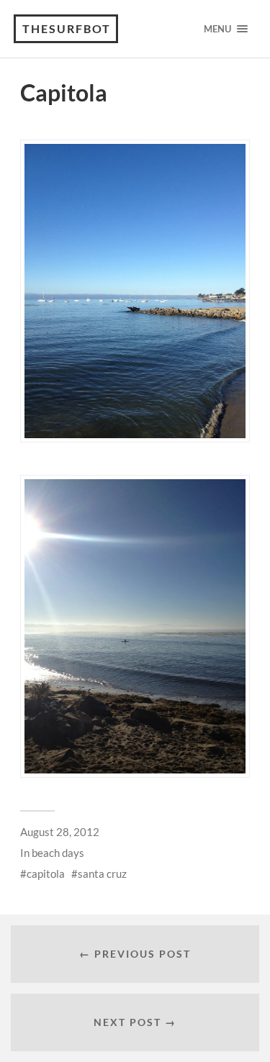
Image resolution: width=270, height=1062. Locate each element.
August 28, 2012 (59, 831)
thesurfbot (66, 28)
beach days (58, 852)
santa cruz (102, 873)
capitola (46, 873)
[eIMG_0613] (135, 626)
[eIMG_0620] (135, 291)
